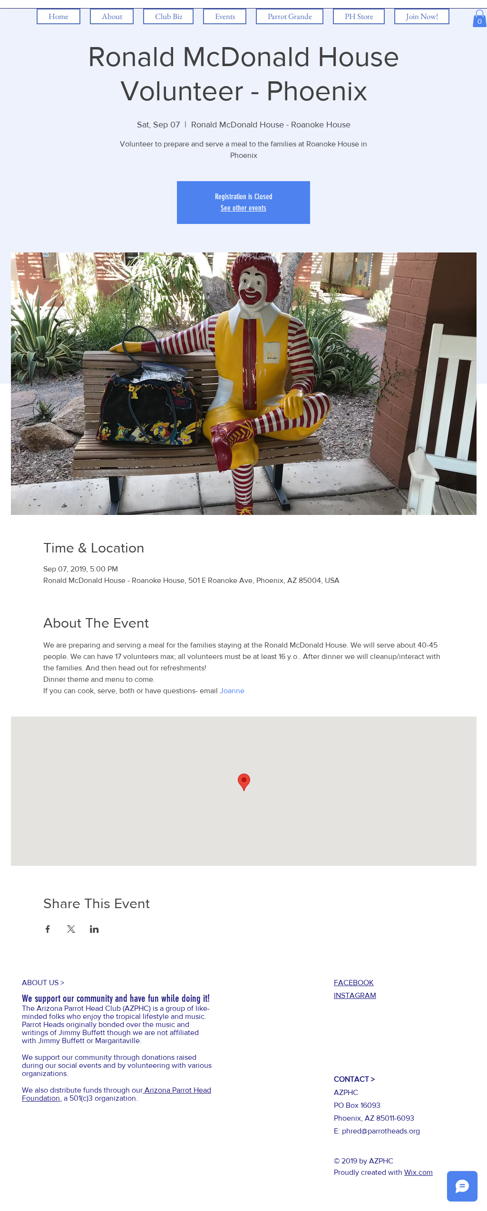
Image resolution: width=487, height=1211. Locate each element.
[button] (479, 18)
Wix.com (418, 1172)
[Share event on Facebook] (47, 929)
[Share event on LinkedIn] (94, 929)
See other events (243, 208)
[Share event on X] (71, 929)
